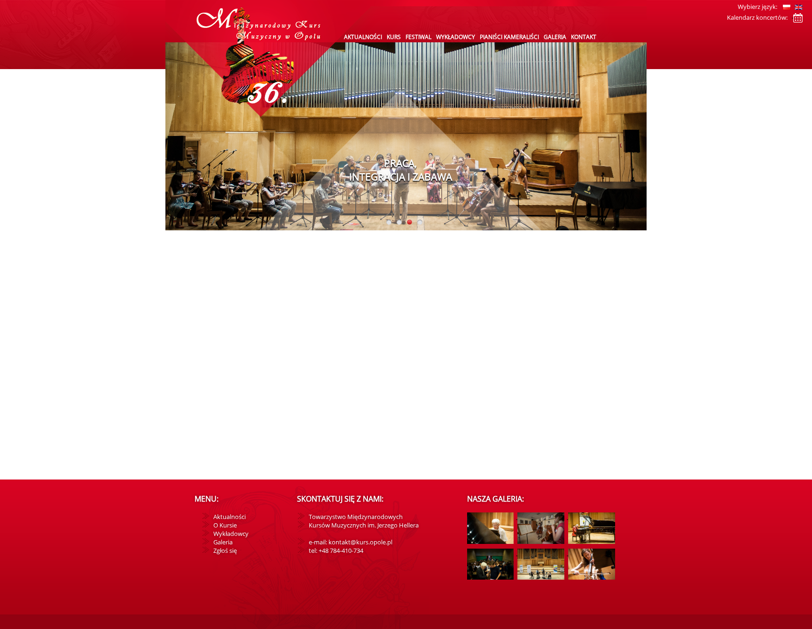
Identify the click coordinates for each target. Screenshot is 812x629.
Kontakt (583, 37)
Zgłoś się (225, 550)
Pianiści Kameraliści (509, 37)
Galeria (555, 37)
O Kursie (225, 525)
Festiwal (418, 37)
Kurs (394, 37)
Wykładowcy (455, 37)
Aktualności (363, 37)
